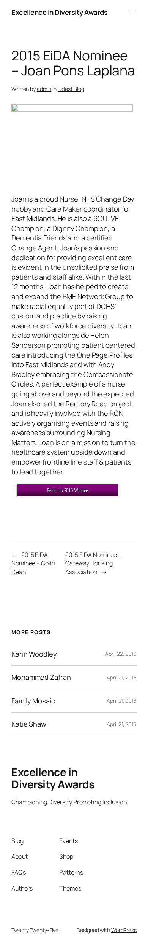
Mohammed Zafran (41, 677)
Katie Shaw (28, 724)
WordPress (124, 930)
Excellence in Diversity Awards (59, 12)
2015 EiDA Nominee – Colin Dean (33, 563)
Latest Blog (71, 88)
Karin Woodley (34, 654)
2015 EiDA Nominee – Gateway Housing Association (93, 563)
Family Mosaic (33, 701)
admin (44, 88)
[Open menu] (132, 12)
